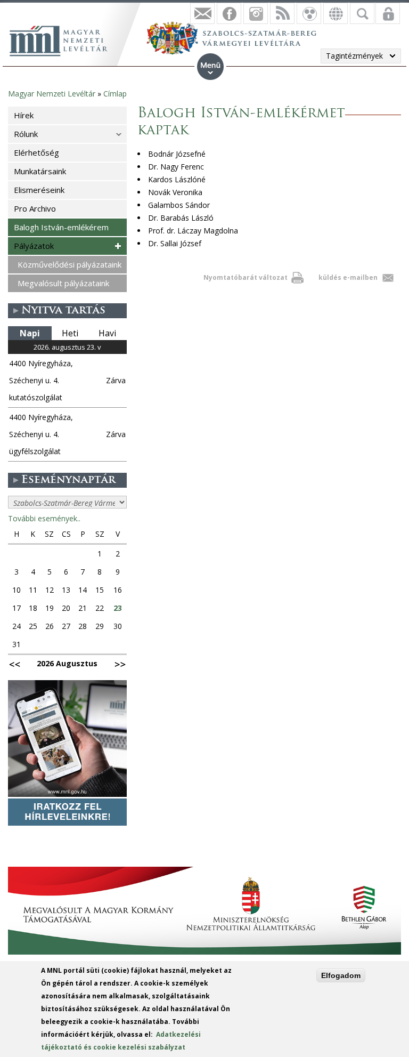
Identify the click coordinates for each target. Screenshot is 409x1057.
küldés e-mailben (348, 277)
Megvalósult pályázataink (63, 283)
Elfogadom (341, 975)
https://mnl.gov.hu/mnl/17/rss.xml (282, 13)
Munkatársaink (40, 171)
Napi (30, 333)
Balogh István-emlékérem (61, 227)
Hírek (24, 115)
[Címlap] (64, 39)
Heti (70, 333)
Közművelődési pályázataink (69, 264)
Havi (107, 333)
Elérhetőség (36, 152)
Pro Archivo (35, 208)
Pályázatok (34, 245)
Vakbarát (309, 13)
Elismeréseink (39, 189)
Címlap (115, 93)
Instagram (255, 13)
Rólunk (26, 133)
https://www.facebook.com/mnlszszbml (229, 13)
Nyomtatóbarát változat (245, 277)
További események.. (44, 518)
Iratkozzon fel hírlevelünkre (202, 13)
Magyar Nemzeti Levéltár (51, 93)
